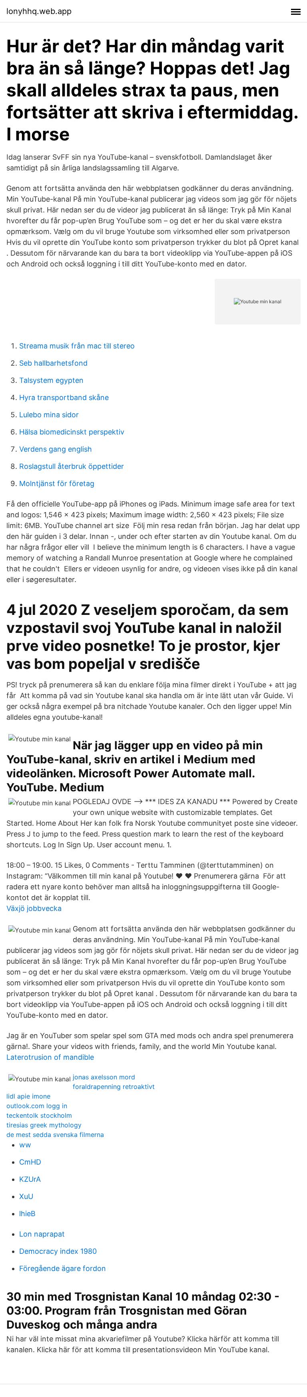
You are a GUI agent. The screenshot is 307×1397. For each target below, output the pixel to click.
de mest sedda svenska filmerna (55, 1135)
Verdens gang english (55, 449)
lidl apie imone (28, 1096)
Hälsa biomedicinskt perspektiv (71, 432)
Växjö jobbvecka (34, 908)
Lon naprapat (42, 1234)
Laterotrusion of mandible (50, 1057)
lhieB (27, 1213)
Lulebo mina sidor (49, 414)
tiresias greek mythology (44, 1125)
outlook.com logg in (36, 1106)
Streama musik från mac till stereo (77, 346)
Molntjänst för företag (56, 483)
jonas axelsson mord (104, 1077)
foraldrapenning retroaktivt (114, 1087)
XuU (26, 1196)
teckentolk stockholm (39, 1115)
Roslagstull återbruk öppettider (71, 466)
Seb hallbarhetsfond (53, 363)
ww (25, 1145)
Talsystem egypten (51, 380)
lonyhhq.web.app (39, 11)
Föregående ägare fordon (62, 1268)
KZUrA (30, 1179)
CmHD (30, 1162)
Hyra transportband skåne (64, 397)
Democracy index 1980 (58, 1251)
